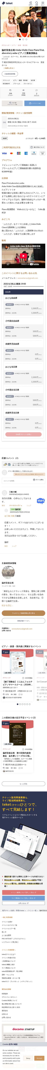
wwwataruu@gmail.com (27, 278)
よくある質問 (6, 935)
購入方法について (39, 147)
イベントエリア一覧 (9, 928)
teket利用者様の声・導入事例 (12, 971)
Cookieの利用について (9, 1000)
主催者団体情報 (9, 74)
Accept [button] (39, 1058)
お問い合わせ (6, 1017)
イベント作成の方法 (9, 958)
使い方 (4, 932)
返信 (3, 505)
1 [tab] (20, 39)
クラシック (6, 45)
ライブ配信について (9, 968)
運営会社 (5, 1011)
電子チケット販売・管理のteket (13, 910)
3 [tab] (26, 39)
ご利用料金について (9, 961)
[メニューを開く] (42, 3)
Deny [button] (28, 1058)
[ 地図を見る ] (9, 68)
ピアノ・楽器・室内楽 (20, 45)
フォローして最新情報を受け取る (23, 613)
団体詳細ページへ (23, 621)
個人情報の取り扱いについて (12, 1004)
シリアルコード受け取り (10, 942)
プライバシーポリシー (9, 997)
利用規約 (5, 994)
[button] (17, 704)
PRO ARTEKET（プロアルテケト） (14, 939)
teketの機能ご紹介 (8, 964)
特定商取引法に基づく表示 (11, 1007)
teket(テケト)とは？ (9, 954)
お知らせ (5, 1014)
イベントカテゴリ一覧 (9, 925)
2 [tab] (23, 39)
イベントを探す (7, 922)
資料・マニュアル (8, 975)
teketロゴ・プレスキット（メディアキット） (17, 981)
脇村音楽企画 (8, 583)
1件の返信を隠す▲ (15, 505)
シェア (29, 505)
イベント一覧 (32, 910)
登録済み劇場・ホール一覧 (11, 978)
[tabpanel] (23, 22)
